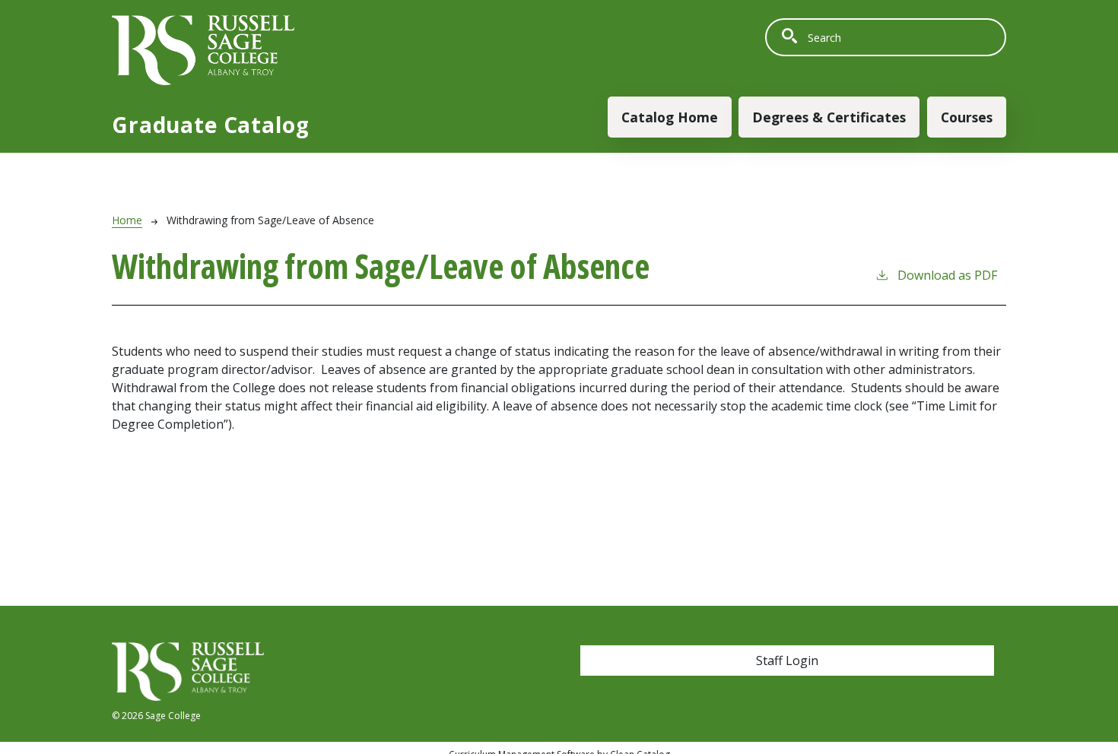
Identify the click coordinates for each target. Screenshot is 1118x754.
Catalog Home (669, 117)
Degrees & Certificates (829, 117)
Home (127, 220)
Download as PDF (947, 275)
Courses (967, 117)
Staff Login (787, 660)
